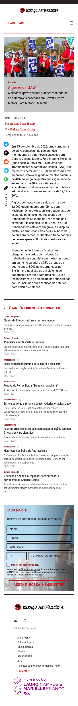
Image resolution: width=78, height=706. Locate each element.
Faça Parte (17, 23)
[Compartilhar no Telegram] (6, 170)
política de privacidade (29, 569)
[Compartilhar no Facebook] (6, 144)
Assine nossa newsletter (39, 584)
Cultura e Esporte (11, 316)
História (12, 82)
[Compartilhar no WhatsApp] (6, 179)
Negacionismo (10, 425)
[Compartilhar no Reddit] (6, 161)
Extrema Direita (10, 399)
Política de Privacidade (25, 628)
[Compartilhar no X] (6, 153)
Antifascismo (9, 360)
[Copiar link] (6, 188)
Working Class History (22, 123)
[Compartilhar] (21, 316)
